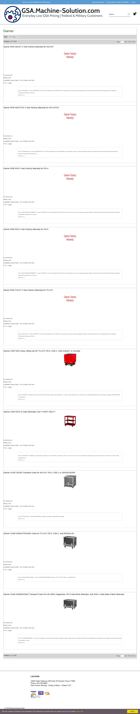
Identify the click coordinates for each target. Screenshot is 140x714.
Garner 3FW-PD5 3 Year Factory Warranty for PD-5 (26, 229)
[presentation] (4, 2)
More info (80, 711)
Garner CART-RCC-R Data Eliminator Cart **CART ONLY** (29, 412)
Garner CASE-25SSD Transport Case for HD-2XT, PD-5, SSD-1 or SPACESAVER (39, 473)
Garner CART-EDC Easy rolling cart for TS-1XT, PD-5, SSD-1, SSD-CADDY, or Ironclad (42, 351)
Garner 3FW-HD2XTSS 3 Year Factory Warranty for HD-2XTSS (31, 107)
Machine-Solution (98, 2)
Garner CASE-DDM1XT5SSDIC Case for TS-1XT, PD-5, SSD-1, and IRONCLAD (39, 533)
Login (10, 83)
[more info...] (21, 95)
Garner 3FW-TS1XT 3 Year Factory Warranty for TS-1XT (28, 290)
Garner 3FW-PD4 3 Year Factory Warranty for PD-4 (26, 168)
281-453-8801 (124, 2)
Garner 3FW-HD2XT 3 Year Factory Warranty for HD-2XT (29, 47)
